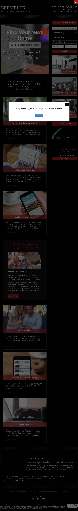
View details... (64, 159)
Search (64, 51)
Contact (66, 491)
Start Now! (13, 296)
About (56, 491)
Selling (41, 491)
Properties (21, 491)
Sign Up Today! (11, 185)
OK (39, 116)
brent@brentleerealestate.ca (66, 11)
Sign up (74, 6)
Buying (32, 491)
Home (11, 491)
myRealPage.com (39, 499)
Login (68, 6)
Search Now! (10, 138)
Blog (49, 491)
